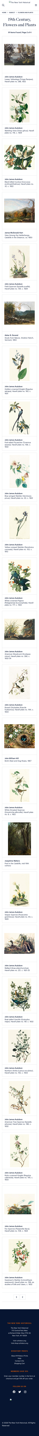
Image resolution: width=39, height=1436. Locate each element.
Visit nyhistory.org (19, 1341)
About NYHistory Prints (19, 1356)
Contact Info (19, 1361)
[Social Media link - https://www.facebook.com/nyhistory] (14, 1392)
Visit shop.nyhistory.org (19, 1343)
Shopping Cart (19, 1363)
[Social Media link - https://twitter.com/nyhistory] (18, 1392)
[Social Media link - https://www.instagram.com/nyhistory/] (23, 1392)
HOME (4, 12)
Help (19, 1358)
